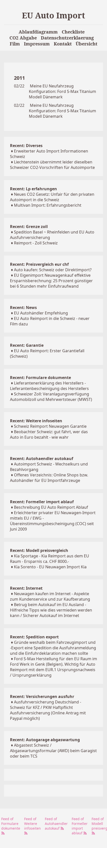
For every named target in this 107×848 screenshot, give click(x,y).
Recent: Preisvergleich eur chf (39, 264)
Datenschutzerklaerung (67, 38)
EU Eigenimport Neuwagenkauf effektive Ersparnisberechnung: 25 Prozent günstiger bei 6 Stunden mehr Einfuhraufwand (51, 280)
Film (15, 44)
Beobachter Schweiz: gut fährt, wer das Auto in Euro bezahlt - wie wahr (49, 434)
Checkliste (73, 32)
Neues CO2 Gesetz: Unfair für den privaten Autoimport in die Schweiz (52, 197)
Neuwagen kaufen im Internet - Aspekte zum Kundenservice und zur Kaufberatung (50, 596)
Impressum (37, 44)
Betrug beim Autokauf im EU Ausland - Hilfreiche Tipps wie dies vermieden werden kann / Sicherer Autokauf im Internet (51, 610)
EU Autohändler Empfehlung (41, 313)
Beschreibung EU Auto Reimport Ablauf (51, 507)
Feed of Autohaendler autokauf (56, 823)
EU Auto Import (53, 15)
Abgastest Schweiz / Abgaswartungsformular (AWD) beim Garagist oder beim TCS (53, 750)
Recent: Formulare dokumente (40, 377)
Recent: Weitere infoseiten (36, 421)
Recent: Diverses (26, 145)
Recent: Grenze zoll (29, 226)
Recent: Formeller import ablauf (42, 501)
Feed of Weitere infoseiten (32, 823)
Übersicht (86, 44)
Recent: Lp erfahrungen (33, 189)
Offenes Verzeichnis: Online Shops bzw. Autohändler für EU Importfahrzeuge (49, 477)
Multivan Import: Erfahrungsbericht (47, 205)
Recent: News (23, 307)
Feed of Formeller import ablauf (80, 825)
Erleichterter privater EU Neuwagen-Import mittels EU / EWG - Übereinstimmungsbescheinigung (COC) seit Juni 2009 (53, 521)
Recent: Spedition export (34, 637)
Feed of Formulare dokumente (10, 823)
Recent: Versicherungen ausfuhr (42, 696)
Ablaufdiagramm (38, 32)
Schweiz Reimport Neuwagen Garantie (50, 426)
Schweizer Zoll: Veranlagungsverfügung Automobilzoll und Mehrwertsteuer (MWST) (51, 396)
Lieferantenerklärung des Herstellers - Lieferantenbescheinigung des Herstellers (49, 385)
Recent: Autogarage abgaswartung (45, 739)
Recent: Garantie (27, 345)
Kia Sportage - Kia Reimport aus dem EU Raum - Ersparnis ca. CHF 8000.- (49, 558)
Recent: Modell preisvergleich (39, 550)
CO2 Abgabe (23, 38)
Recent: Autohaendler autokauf (41, 458)
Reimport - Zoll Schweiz (36, 243)
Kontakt (63, 44)
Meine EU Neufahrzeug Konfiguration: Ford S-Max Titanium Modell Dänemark (62, 91)
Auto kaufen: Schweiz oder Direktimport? (53, 269)
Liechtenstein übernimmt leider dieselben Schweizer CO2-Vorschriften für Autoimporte (52, 164)
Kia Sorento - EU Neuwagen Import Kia (50, 567)
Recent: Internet (26, 588)
